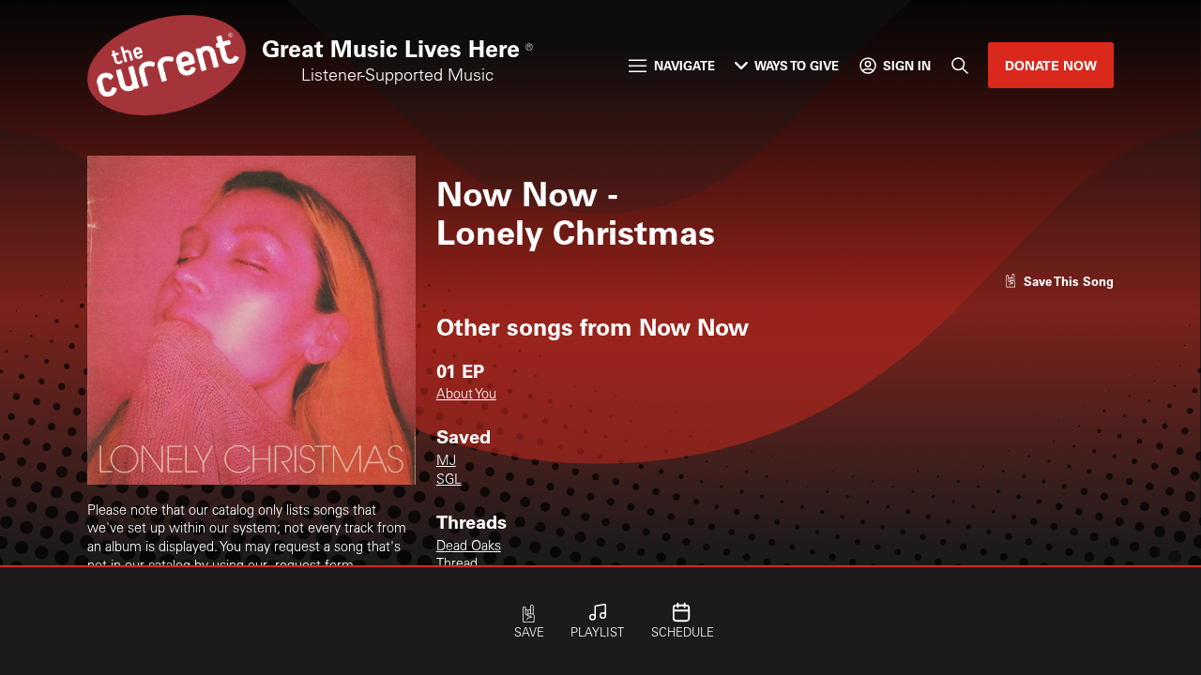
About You (466, 395)
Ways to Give (796, 65)
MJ (446, 462)
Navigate (684, 65)
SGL (449, 481)
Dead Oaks (468, 547)
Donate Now (1051, 65)
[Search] (959, 65)
